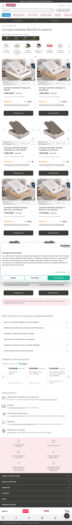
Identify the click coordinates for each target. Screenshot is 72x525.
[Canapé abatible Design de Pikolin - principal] (18, 70)
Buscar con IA (64, 10)
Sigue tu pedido (47, 15)
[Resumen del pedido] (69, 5)
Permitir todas (58, 278)
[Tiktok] (42, 518)
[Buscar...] (52, 10)
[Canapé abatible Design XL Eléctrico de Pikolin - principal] (53, 189)
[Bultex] (5, 511)
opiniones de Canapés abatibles (22, 424)
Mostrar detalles (60, 272)
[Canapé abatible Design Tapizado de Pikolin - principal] (53, 130)
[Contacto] (62, 5)
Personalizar (35, 278)
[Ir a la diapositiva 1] (35, 56)
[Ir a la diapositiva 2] (36, 56)
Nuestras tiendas (19, 15)
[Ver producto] (28, 102)
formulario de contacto (48, 399)
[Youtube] (29, 518)
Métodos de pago (9, 504)
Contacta (5, 493)
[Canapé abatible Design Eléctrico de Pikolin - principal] (18, 189)
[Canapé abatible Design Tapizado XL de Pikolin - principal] (18, 130)
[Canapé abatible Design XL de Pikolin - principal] (53, 70)
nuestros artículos (17, 416)
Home (3, 25)
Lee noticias (11, 432)
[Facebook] (16, 518)
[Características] (33, 78)
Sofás (59, 15)
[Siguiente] (33, 69)
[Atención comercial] (59, 5)
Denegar (13, 278)
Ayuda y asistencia (9, 482)
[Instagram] (3, 518)
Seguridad (6, 487)
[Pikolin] (26, 511)
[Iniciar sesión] (65, 5)
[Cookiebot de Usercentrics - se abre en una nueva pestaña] (61, 246)
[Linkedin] (55, 518)
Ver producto (18, 113)
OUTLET (7, 15)
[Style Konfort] (67, 511)
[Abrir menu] (3, 5)
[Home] (46, 511)
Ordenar (19, 21)
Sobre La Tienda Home (11, 476)
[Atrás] (3, 69)
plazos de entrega (17, 408)
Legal (4, 499)
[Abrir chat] (66, 515)
